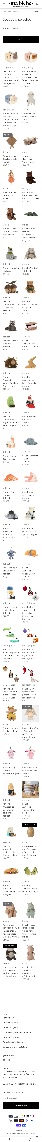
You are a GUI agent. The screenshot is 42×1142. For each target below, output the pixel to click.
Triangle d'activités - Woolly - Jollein (29, 159)
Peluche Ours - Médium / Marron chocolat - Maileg (30, 195)
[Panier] (36, 4)
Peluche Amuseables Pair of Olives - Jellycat (30, 888)
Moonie (25, 724)
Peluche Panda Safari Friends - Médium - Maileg (10, 970)
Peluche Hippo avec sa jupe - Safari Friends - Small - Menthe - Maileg (29, 931)
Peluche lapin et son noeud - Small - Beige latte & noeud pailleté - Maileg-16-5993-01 (11, 931)
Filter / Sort (21, 39)
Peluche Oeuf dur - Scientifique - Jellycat (11, 610)
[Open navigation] (5, 4)
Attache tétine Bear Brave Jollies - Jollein (10, 159)
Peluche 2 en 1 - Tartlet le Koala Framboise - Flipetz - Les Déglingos (29, 613)
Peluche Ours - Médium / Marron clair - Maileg (10, 231)
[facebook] (4, 1059)
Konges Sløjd (8, 67)
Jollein (25, 109)
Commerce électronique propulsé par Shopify (21, 1133)
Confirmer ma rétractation (15, 1047)
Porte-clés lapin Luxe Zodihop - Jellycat (10, 570)
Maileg (25, 188)
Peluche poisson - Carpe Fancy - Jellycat (30, 495)
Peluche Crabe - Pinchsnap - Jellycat (10, 495)
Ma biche (23, 1130)
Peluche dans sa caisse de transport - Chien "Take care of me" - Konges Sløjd (11, 119)
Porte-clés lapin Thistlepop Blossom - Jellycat (11, 770)
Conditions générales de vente (17, 1032)
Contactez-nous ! (11, 1022)
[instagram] (9, 1059)
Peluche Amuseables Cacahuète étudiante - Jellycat (8, 810)
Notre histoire (9, 1017)
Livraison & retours (11, 1037)
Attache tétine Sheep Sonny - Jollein (29, 116)
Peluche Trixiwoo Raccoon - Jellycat (10, 343)
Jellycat (6, 264)
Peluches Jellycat (11, 28)
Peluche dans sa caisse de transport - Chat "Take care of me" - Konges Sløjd (30, 77)
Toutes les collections (11, 11)
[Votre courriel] (21, 1098)
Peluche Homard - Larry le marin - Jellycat (30, 419)
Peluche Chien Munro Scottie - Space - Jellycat (29, 531)
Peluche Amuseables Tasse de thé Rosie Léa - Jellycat (28, 810)
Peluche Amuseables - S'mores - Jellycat (30, 343)
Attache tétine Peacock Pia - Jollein (9, 195)
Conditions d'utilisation (13, 1042)
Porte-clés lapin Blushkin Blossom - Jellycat (30, 770)
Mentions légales (10, 1027)
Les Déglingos (28, 603)
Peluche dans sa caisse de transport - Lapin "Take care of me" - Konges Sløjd (11, 77)
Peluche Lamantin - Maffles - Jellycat (30, 458)
